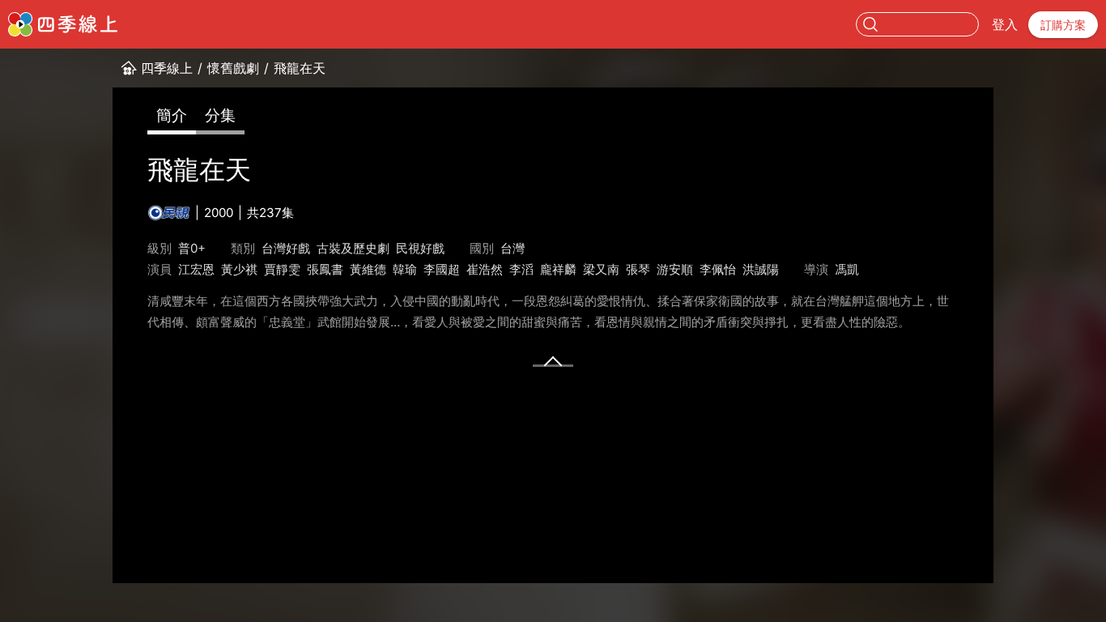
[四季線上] (62, 24)
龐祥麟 (558, 269)
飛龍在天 (299, 68)
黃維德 (368, 269)
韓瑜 (405, 269)
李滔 (521, 269)
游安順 (675, 269)
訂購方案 (1063, 25)
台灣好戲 (286, 248)
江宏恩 (196, 269)
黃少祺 (239, 269)
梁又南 (601, 269)
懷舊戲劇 (233, 68)
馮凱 (847, 269)
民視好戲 (420, 248)
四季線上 (167, 68)
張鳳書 (325, 269)
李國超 (441, 269)
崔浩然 (484, 269)
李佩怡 (718, 269)
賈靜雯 (282, 269)
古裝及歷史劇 (353, 248)
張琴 (638, 269)
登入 (1005, 24)
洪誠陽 (760, 269)
